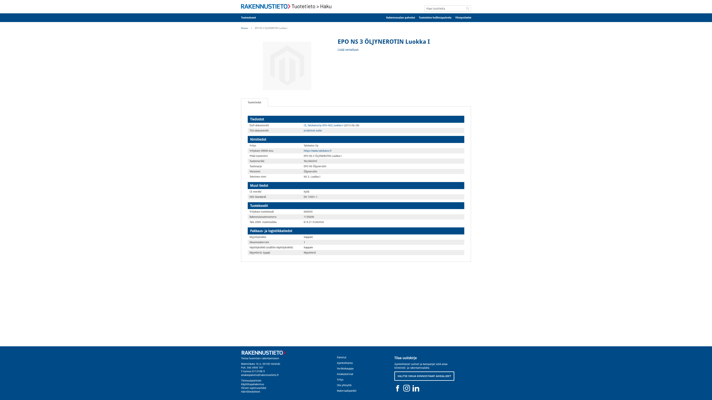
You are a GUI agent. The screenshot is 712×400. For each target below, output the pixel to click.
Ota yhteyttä (344, 385)
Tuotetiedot (254, 102)
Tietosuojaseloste (251, 380)
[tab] (254, 102)
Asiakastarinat (345, 374)
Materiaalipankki (346, 390)
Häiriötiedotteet (250, 391)
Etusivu (244, 28)
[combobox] (448, 8)
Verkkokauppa (345, 368)
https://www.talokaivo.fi (318, 150)
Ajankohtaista (345, 362)
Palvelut (341, 357)
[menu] (356, 17)
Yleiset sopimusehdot (253, 387)
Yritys (340, 379)
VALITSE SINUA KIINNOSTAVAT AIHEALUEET (424, 376)
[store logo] (287, 6)
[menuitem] (251, 17)
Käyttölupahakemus (252, 384)
